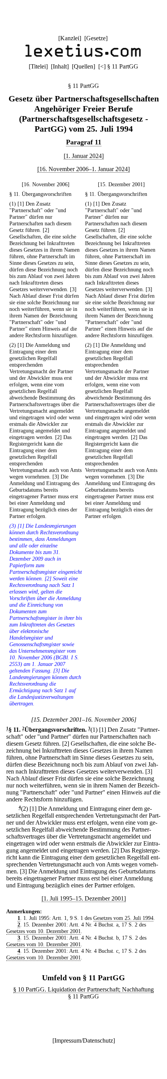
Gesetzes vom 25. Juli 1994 (123, 918)
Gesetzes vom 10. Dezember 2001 (43, 931)
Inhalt (60, 66)
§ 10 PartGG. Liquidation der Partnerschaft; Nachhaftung (83, 989)
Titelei (38, 66)
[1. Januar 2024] (84, 156)
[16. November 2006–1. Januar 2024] (83, 169)
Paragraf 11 (83, 142)
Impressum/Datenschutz (83, 1040)
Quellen (83, 66)
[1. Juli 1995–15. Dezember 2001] (84, 898)
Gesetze (96, 38)
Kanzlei (69, 38)
